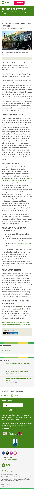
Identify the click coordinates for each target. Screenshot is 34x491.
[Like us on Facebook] (3, 453)
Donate (18, 2)
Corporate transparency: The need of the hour (17, 371)
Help (10, 471)
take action (18, 309)
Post (6, 333)
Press (7, 471)
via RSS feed (5, 395)
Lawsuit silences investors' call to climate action (17, 363)
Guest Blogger (19, 28)
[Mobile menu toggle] (31, 2)
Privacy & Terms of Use (5, 486)
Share (11, 333)
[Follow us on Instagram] (11, 453)
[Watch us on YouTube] (15, 453)
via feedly (15, 395)
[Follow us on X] (7, 453)
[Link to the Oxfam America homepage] (6, 3)
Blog (3, 471)
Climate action (6, 350)
